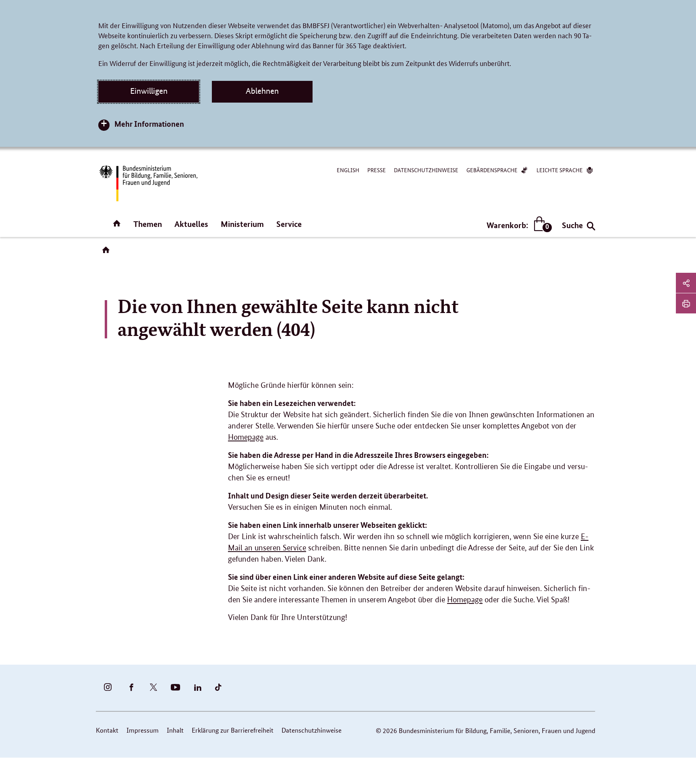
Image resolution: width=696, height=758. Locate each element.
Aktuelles (191, 224)
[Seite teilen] (686, 283)
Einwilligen (149, 91)
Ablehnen (262, 91)
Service (289, 224)
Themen (147, 224)
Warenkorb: (517, 225)
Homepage (245, 437)
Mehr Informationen (149, 124)
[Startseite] (108, 252)
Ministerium (242, 224)
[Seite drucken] (686, 303)
